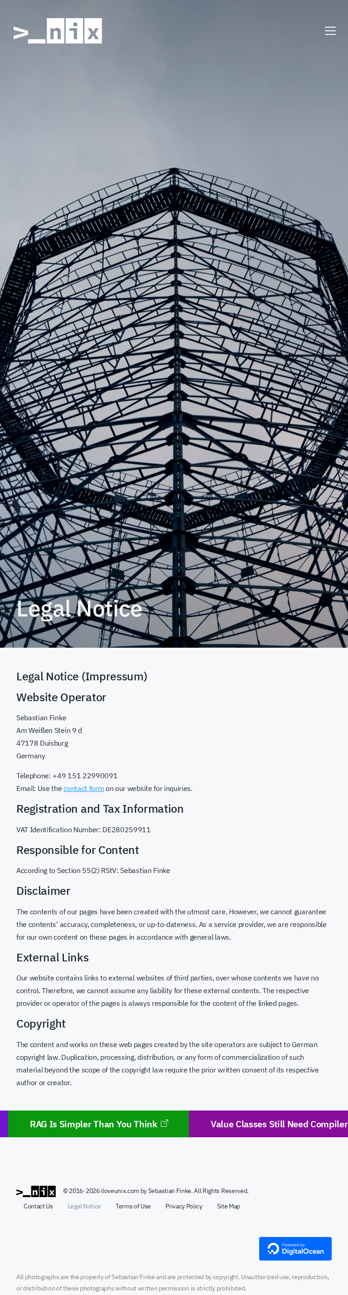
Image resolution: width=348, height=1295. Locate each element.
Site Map (228, 1206)
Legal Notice (84, 1206)
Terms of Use (133, 1206)
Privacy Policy (184, 1206)
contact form (83, 788)
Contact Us (38, 1206)
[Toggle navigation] (330, 30)
